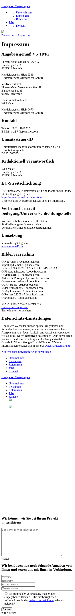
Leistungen (15, 361)
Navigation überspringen (15, 6)
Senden (7, 609)
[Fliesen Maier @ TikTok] (2, 32)
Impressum (24, 35)
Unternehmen (16, 358)
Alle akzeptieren (41, 351)
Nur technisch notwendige (16, 351)
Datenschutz (8, 35)
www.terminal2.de (12, 246)
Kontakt (13, 371)
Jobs (11, 367)
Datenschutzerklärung (57, 345)
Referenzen (15, 364)
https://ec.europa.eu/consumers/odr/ (21, 197)
